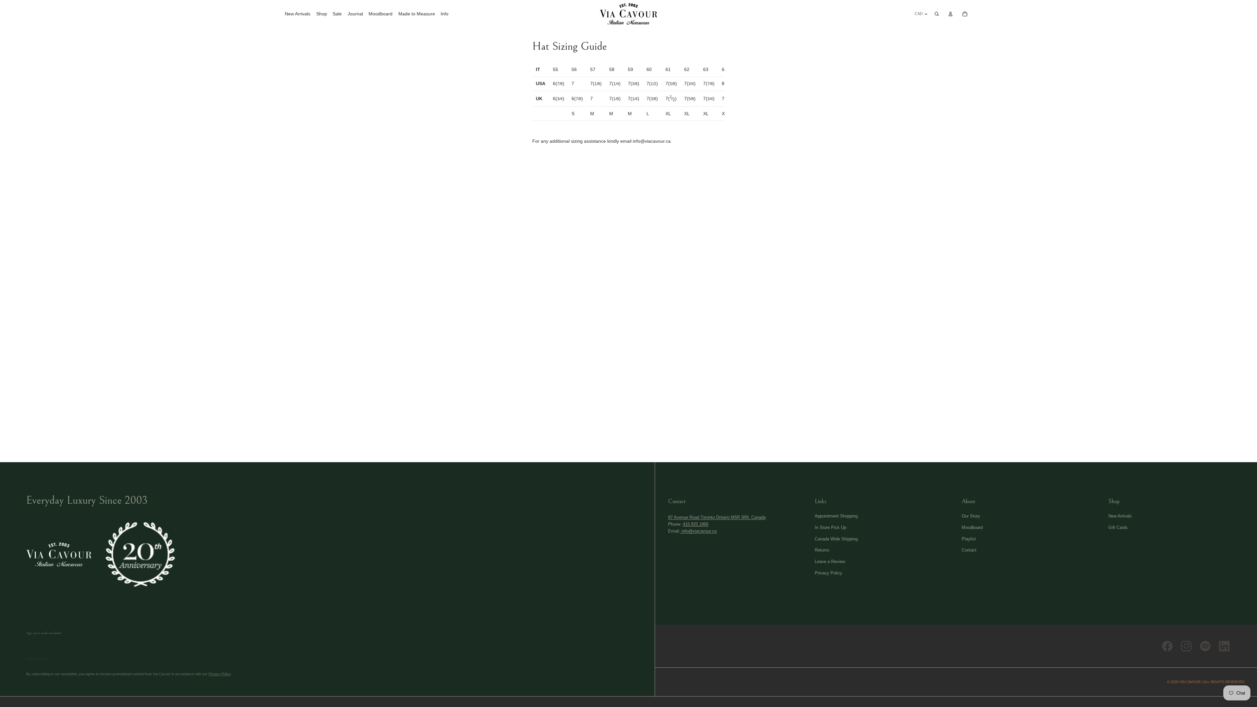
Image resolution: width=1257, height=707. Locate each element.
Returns (822, 550)
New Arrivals (1120, 516)
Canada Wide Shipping (836, 538)
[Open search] (937, 14)
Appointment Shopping (836, 516)
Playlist (969, 538)
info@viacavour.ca (698, 531)
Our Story (971, 516)
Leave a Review (830, 561)
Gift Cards (1118, 527)
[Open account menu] (950, 14)
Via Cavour (1190, 682)
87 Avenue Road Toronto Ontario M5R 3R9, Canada (717, 517)
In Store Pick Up (830, 527)
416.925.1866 (695, 524)
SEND (493, 658)
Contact (969, 550)
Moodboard (972, 527)
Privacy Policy (220, 674)
